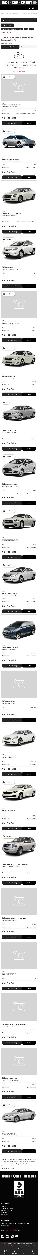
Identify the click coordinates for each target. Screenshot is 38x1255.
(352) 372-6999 (10, 1230)
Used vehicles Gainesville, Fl (14, 13)
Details (29, 123)
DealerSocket (16, 1245)
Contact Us (4, 1215)
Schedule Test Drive (7, 1208)
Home (3, 13)
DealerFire (4, 1245)
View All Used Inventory (19, 71)
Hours (18, 1230)
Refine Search (10, 47)
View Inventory (6, 1206)
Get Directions (5, 1226)
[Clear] (9, 32)
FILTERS (8, 25)
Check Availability (12, 123)
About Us (4, 1212)
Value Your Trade (6, 1210)
